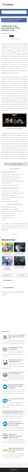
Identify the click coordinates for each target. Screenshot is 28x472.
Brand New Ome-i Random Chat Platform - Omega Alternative (15, 386)
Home (3, 19)
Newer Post (7, 275)
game (5, 133)
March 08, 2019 (6, 33)
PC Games (8, 4)
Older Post (22, 275)
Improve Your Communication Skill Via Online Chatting (15, 436)
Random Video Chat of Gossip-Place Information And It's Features (15, 423)
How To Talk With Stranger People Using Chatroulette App (16, 336)
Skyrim (13, 164)
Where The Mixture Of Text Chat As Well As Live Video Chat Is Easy (16, 450)
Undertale (10, 19)
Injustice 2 (19, 164)
